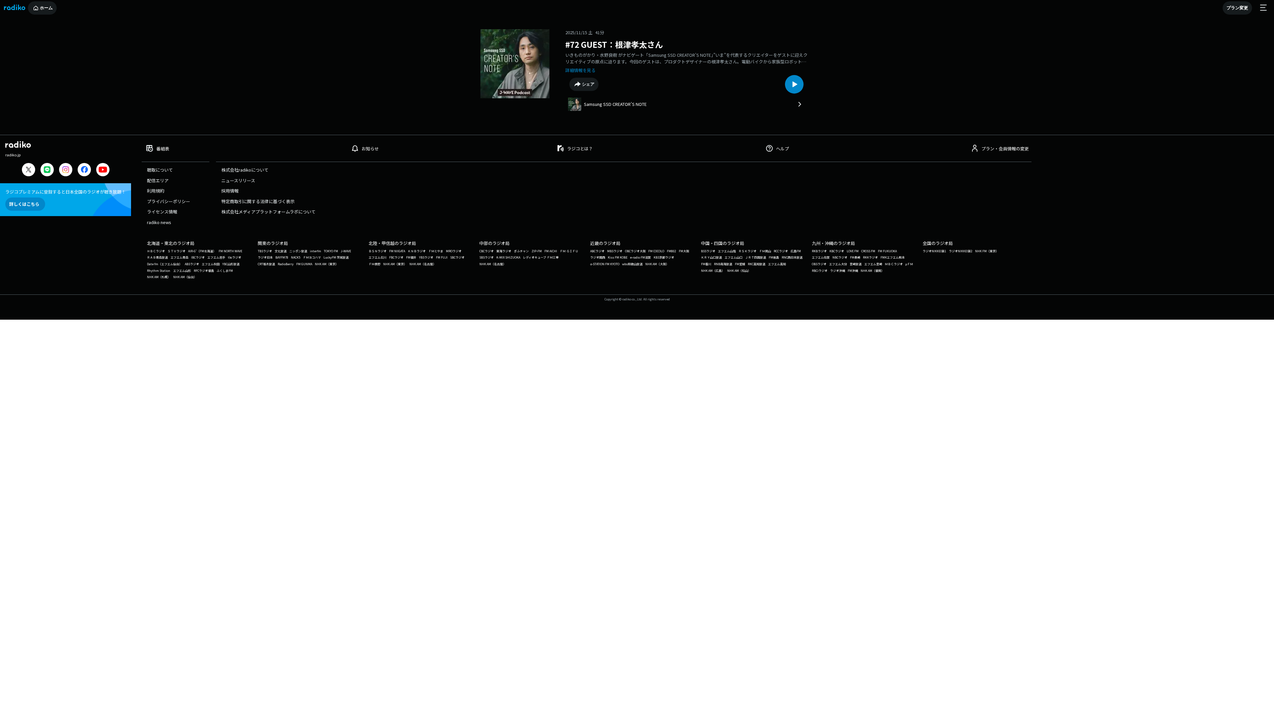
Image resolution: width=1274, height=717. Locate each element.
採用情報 (230, 191)
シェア (588, 84)
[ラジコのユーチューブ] (102, 170)
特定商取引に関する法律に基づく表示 (258, 201)
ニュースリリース (238, 180)
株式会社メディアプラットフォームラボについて (268, 211)
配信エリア (158, 180)
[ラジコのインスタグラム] (65, 169)
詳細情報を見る (580, 70)
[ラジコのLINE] (47, 170)
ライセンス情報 (162, 211)
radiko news (159, 222)
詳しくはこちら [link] (24, 204)
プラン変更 (1237, 7)
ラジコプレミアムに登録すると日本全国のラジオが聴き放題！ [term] (65, 192)
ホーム (46, 7)
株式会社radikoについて (244, 170)
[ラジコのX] (28, 170)
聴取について (160, 170)
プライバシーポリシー (168, 201)
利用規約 (155, 191)
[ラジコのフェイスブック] (84, 170)
